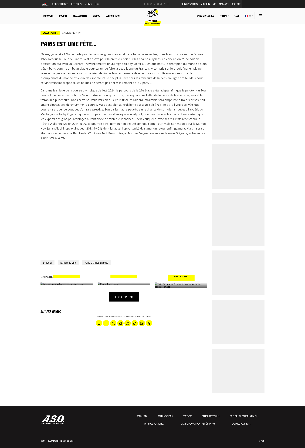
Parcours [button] (48, 15)
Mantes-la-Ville (68, 262)
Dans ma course (205, 15)
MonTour (205, 3)
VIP (214, 3)
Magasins (223, 3)
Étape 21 (47, 262)
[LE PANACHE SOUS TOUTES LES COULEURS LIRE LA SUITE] (67, 284)
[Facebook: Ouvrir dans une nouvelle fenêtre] (144, 4)
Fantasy (224, 15)
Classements (80, 15)
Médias (88, 3)
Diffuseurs (76, 3)
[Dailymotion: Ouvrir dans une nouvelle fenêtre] (158, 4)
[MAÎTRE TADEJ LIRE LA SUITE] (124, 284)
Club (236, 15)
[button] (249, 15)
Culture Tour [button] (113, 15)
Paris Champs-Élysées (96, 262)
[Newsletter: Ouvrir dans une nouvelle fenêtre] (168, 4)
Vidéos (96, 15)
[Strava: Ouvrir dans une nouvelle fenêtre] (164, 4)
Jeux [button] (97, 3)
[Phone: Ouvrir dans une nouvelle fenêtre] (154, 4)
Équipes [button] (63, 15)
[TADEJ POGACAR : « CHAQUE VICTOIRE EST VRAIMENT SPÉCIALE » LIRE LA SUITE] (181, 285)
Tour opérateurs (189, 3)
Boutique (236, 3)
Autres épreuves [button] (60, 3)
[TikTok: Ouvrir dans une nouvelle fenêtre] (161, 4)
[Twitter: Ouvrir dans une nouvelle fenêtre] (148, 4)
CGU (43, 441)
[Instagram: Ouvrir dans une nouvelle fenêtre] (151, 4)
